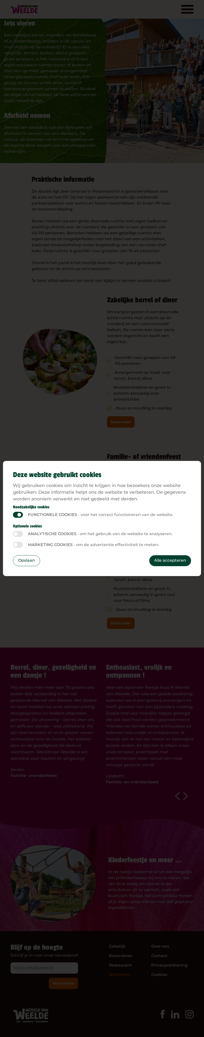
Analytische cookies (18, 534)
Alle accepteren (170, 560)
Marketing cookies (18, 545)
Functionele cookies (18, 515)
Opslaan (26, 560)
